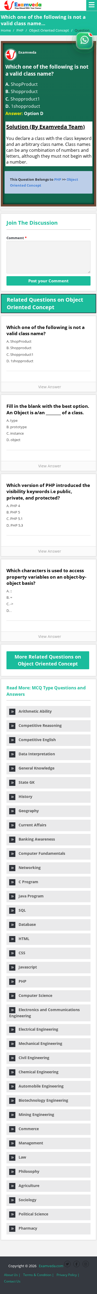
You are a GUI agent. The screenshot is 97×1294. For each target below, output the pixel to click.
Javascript (26, 967)
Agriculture (27, 1185)
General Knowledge (34, 768)
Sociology (25, 1199)
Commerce (27, 1128)
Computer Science (33, 995)
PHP (57, 179)
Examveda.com (50, 1265)
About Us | (12, 1275)
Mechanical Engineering (38, 1043)
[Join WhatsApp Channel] (84, 40)
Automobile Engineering (39, 1086)
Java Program (29, 896)
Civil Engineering (32, 1057)
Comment (16, 237)
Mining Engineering (34, 1114)
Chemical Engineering (36, 1071)
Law (20, 1157)
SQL (20, 910)
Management (29, 1142)
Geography (27, 810)
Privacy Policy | (68, 1275)
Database (25, 924)
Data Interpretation (35, 753)
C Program (26, 881)
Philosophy (27, 1171)
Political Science (31, 1214)
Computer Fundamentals (40, 853)
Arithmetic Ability (33, 711)
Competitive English (35, 739)
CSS (20, 952)
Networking (28, 867)
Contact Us (12, 1281)
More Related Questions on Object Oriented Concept (48, 660)
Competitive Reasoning (38, 725)
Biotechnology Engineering (41, 1100)
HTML (22, 938)
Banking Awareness (35, 839)
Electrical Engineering (36, 1029)
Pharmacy (26, 1228)
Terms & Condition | (38, 1275)
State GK (24, 782)
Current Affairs (30, 824)
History (23, 796)
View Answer (48, 386)
